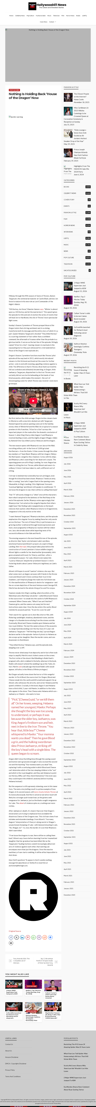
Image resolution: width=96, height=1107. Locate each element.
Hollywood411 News (17, 1099)
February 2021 (69, 882)
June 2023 (67, 702)
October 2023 (69, 676)
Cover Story (43, 22)
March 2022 (68, 798)
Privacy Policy (10, 1070)
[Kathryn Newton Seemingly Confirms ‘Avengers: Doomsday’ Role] (33, 1008)
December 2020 (69, 895)
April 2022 (67, 792)
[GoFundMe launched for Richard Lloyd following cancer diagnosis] (13, 1006)
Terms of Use (47, 1103)
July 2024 (67, 618)
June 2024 (67, 625)
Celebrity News (20, 15)
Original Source (15, 931)
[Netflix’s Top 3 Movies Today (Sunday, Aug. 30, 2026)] (33, 984)
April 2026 (67, 483)
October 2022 (69, 753)
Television (56, 15)
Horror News (70, 15)
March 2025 (68, 567)
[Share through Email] (11, 943)
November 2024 (69, 593)
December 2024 (69, 586)
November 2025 (69, 515)
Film (62, 15)
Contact (51, 22)
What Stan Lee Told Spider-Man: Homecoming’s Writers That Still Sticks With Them (76, 1056)
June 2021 (67, 856)
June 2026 (67, 470)
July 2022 (67, 773)
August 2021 (68, 843)
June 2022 (67, 779)
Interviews (68, 232)
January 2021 (68, 888)
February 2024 (69, 650)
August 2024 (68, 612)
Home (11, 15)
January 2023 (68, 734)
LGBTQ (84, 15)
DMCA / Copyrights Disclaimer (15, 1064)
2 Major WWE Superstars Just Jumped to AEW (11, 992)
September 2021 (70, 837)
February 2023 (69, 728)
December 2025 (69, 509)
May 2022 (67, 786)
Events (66, 206)
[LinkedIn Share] (22, 937)
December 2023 (69, 663)
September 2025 (70, 528)
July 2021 (67, 850)
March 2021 (68, 876)
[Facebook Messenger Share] (50, 937)
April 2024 (67, 638)
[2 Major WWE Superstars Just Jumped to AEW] (13, 984)
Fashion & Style (41, 15)
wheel (21, 803)
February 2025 (69, 573)
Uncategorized (70, 270)
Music (49, 15)
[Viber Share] (39, 937)
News (66, 251)
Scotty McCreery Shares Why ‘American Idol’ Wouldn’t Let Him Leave (76, 1068)
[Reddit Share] (44, 937)
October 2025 (69, 522)
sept (23, 547)
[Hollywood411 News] (48, 6)
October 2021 (69, 831)
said (20, 667)
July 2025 (67, 541)
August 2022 (68, 766)
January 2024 (68, 657)
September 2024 (70, 605)
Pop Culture (30, 15)
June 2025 (67, 547)
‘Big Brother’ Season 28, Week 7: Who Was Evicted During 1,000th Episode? (52, 1015)
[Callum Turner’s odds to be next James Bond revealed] (52, 985)
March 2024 (68, 644)
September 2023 (70, 683)
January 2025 (68, 580)
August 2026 (68, 457)
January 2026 (68, 502)
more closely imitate (45, 792)
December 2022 (69, 740)
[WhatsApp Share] (33, 937)
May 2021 (67, 863)
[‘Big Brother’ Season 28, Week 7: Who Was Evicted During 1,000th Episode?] (52, 1006)
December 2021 (69, 818)
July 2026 (67, 464)
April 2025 (67, 560)
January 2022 (68, 811)
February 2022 (69, 805)
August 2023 (68, 689)
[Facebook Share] (11, 937)
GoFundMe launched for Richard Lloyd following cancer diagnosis (13, 1015)
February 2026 (69, 496)
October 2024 (69, 599)
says (41, 309)
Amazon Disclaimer (11, 1057)
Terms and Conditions (13, 1076)
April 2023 (67, 715)
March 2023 (68, 721)
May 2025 (67, 554)
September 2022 (70, 760)
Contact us (9, 1044)
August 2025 (68, 535)
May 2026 (67, 477)
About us (8, 1051)
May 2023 (67, 708)
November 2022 (69, 747)
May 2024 (67, 631)
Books (78, 15)
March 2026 (68, 490)
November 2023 (69, 670)
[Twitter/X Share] (16, 937)
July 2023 (67, 695)
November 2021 (69, 824)
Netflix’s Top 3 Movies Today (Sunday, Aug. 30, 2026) (33, 992)
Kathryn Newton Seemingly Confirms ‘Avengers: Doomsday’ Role (33, 1018)
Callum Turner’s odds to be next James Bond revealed (51, 995)
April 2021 (67, 869)
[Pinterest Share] (28, 937)
